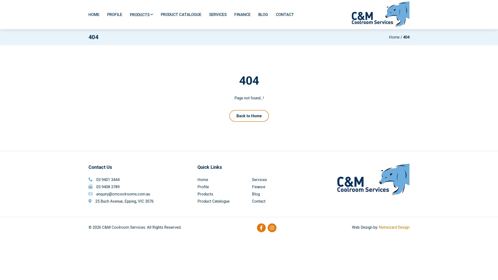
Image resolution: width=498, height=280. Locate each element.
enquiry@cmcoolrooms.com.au (123, 194)
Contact (285, 14)
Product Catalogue (181, 14)
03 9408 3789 (108, 187)
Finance (242, 14)
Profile (114, 14)
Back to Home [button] (249, 116)
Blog (263, 14)
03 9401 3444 (108, 179)
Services (218, 14)
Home (94, 14)
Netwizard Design (394, 227)
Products (140, 14)
